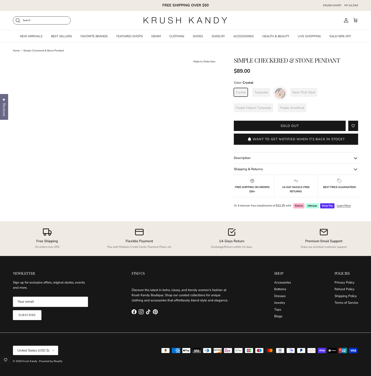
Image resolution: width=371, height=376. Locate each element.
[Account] (345, 20)
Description (242, 158)
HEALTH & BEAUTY (275, 36)
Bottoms (280, 289)
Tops (277, 309)
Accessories (282, 282)
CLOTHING (176, 36)
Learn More (344, 206)
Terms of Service (346, 302)
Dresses (280, 296)
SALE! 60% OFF (340, 36)
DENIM (156, 36)
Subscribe (27, 315)
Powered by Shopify (50, 361)
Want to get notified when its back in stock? (299, 139)
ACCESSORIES (243, 36)
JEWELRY (218, 36)
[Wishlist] (5, 360)
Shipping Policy (346, 296)
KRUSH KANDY (332, 5)
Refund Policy (344, 289)
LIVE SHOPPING (309, 36)
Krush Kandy (30, 361)
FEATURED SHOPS (129, 36)
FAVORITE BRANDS (94, 36)
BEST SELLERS (61, 36)
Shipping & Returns (248, 169)
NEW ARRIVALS (31, 36)
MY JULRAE (351, 5)
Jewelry (279, 302)
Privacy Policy (344, 282)
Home (16, 50)
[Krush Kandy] (185, 20)
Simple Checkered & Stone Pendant (43, 50)
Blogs (278, 316)
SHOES (198, 36)
